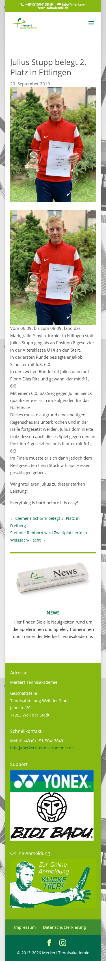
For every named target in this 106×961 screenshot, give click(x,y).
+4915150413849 (38, 4)
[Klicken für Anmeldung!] (53, 906)
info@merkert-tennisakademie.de (42, 747)
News (53, 613)
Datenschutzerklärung (64, 927)
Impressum (25, 927)
